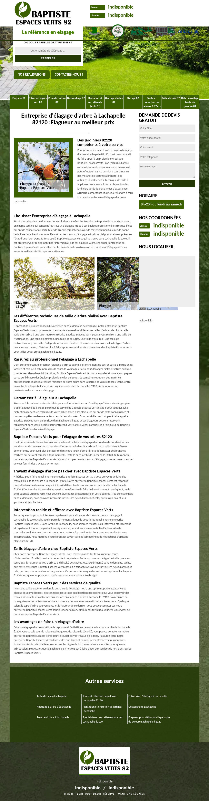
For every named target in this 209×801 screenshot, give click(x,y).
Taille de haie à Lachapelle (52, 696)
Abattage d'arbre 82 (113, 100)
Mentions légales (131, 794)
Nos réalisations (32, 74)
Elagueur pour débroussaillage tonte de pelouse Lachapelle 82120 (149, 719)
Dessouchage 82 (76, 98)
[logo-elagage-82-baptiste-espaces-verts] (41, 13)
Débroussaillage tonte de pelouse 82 (190, 102)
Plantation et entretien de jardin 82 (95, 102)
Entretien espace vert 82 (38, 100)
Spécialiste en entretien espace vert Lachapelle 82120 (103, 719)
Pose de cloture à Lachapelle (53, 717)
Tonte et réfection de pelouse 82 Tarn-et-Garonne (152, 103)
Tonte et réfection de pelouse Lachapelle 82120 (99, 698)
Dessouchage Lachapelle (142, 706)
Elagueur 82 (19, 98)
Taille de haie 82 (171, 98)
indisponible (120, 7)
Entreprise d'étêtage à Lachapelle (147, 696)
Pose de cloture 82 (57, 100)
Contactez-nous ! (69, 74)
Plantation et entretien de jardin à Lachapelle (102, 709)
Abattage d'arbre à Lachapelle (54, 706)
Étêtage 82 (133, 98)
